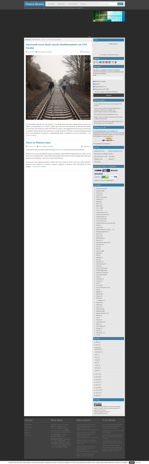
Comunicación (100, 219)
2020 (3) (97, 342)
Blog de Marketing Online (115, 151)
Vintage (98, 328)
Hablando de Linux (99, 151)
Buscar (120, 4)
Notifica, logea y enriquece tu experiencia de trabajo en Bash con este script (113, 435)
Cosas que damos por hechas (104, 223)
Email (94, 75)
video (56, 446)
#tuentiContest (100, 189)
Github (98, 253)
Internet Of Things (101, 272)
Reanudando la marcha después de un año (106, 114)
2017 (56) (97, 374)
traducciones (99, 322)
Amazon (98, 193)
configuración (53, 430)
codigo (59, 426)
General (98, 251)
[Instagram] (112, 62)
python (98, 307)
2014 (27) (97, 382)
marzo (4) (97, 365)
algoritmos (99, 191)
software (67, 443)
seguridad (61, 441)
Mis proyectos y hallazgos (101, 154)
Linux (97, 285)
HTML (98, 266)
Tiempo (98, 320)
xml (97, 335)
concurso (60, 428)
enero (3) (97, 370)
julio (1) (97, 354)
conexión (66, 428)
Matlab (98, 292)
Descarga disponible (101, 231)
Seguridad (99, 309)
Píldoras (98, 302)
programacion (57, 439)
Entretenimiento (72, 4)
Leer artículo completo (39, 166)
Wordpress (99, 332)
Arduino (98, 199)
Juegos (98, 281)
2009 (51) (97, 395)
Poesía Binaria (35, 4)
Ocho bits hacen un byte (100, 156)
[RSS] (94, 62)
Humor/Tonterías (100, 268)
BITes (97, 204)
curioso (98, 227)
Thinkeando (97, 162)
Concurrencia (100, 221)
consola (59, 430)
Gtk (97, 259)
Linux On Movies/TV (101, 287)
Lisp (97, 289)
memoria (64, 434)
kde (97, 283)
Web (97, 330)
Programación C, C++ (100, 86)
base (67, 424)
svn (97, 317)
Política (98, 305)
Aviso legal (27, 435)
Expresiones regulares (102, 242)
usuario (52, 446)
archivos (59, 424)
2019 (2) (97, 345)
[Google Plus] (103, 62)
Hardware (99, 262)
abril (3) (97, 362)
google (63, 432)
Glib (97, 255)
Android (98, 195)
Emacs (98, 236)
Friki (97, 249)
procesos (63, 436)
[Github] (116, 62)
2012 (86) (97, 387)
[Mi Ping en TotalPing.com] (114, 170)
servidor (54, 443)
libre (52, 434)
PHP (97, 298)
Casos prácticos (100, 212)
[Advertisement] (57, 24)
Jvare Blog (111, 156)
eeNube (111, 154)
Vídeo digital (99, 326)
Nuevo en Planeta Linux (38, 142)
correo (62, 430)
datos (67, 430)
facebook (98, 244)
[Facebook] (100, 62)
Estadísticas (99, 238)
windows (65, 446)
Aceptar (132, 462)
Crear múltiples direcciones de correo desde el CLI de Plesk (112, 442)
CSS (97, 225)
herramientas (99, 264)
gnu (60, 432)
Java (97, 277)
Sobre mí (27, 430)
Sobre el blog (28, 424)
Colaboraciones (100, 216)
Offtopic (98, 296)
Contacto (83, 4)
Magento (100, 300)
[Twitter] (97, 62)
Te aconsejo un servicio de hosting (108, 55)
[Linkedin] (109, 62)
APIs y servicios (100, 197)
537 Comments (118, 443)
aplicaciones (53, 424)
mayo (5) (97, 360)
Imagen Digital (100, 270)
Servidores (99, 311)
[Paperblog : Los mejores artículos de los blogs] (113, 177)
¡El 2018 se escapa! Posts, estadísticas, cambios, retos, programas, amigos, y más (87, 441)
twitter (98, 324)
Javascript (99, 279)
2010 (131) (98, 393)
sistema (61, 443)
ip (70, 432)
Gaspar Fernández (46, 52)
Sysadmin (97, 84)
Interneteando (100, 274)
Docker (98, 234)
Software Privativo (101, 313)
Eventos (98, 240)
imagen (68, 432)
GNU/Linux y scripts (99, 81)
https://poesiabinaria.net (100, 413)
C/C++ (98, 208)
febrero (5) (98, 368)
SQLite (98, 315)
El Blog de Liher (98, 159)
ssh (51, 445)
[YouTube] (106, 62)
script (55, 441)
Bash (97, 201)
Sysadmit (111, 159)
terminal (55, 445)
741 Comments (106, 432)
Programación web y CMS (101, 89)
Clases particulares (101, 214)
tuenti (68, 445)
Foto (97, 247)
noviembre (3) (99, 352)
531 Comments (115, 450)
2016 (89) (97, 377)
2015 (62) (97, 379)
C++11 (98, 210)
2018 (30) (97, 347)
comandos (64, 426)
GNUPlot (98, 257)
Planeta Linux (59, 149)
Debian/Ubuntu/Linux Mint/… (104, 229)
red (52, 441)
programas (67, 439)
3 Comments (86, 146)
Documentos (61, 4)
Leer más (138, 462)
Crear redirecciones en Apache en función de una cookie (85, 455)
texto (59, 445)
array (63, 424)
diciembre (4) (98, 349)
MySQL (98, 294)
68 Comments (86, 52)
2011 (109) (98, 390)
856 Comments (112, 428)
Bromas (98, 206)
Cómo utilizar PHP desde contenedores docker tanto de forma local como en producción (108, 122)
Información (51, 4)
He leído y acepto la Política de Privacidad (106, 92)
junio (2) (97, 357)
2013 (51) (97, 385)
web (60, 446)
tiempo (64, 445)
